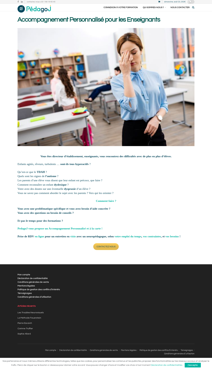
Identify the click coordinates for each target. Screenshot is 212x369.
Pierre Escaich (25, 323)
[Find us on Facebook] (18, 2)
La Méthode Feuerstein (29, 318)
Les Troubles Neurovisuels (31, 313)
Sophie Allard (24, 334)
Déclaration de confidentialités (166, 365)
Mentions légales (26, 286)
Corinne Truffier (25, 328)
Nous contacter (180, 7)
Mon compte (24, 275)
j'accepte (193, 365)
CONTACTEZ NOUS (106, 247)
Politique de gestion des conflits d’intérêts (39, 289)
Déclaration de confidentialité (33, 278)
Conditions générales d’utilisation (34, 297)
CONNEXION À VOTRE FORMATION (121, 7)
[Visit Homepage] (34, 7)
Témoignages (25, 293)
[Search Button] (193, 7)
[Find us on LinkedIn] (22, 2)
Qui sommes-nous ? (153, 7)
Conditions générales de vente (33, 282)
